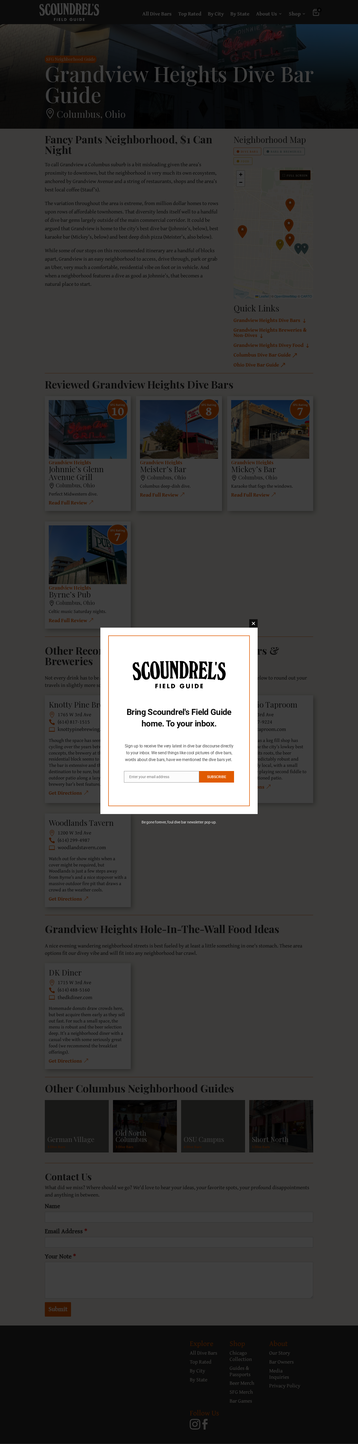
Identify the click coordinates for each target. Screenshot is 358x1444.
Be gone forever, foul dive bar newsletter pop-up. (179, 822)
